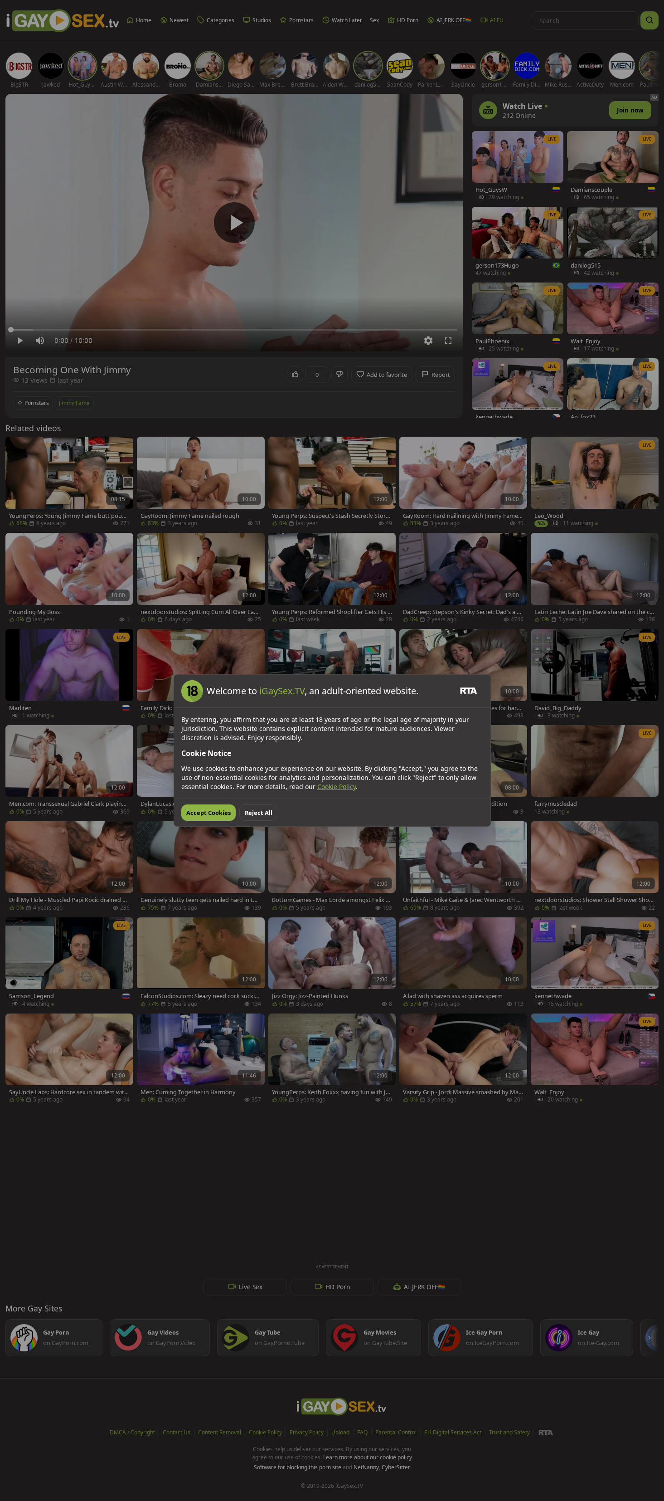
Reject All (258, 813)
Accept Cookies (208, 813)
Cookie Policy (336, 786)
